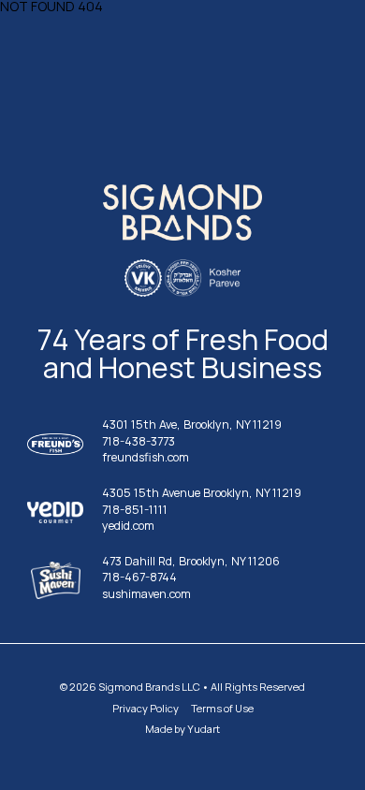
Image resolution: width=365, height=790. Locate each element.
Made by (182, 729)
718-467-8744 (139, 578)
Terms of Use (222, 708)
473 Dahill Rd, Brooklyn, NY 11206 (191, 562)
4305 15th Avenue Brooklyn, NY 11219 (201, 494)
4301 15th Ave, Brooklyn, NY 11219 (192, 425)
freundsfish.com (145, 458)
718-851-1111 (135, 511)
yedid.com (128, 526)
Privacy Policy (145, 708)
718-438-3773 (138, 442)
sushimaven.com (146, 595)
